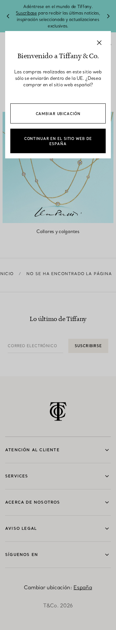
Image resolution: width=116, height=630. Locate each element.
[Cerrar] (99, 43)
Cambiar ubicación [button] (58, 114)
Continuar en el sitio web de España (58, 141)
